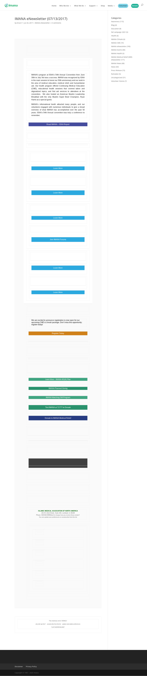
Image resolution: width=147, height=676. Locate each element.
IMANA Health (116, 53)
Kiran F (19, 23)
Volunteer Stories (117, 81)
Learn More (58, 292)
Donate (135, 6)
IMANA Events (116, 50)
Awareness (115, 21)
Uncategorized (116, 77)
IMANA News (116, 63)
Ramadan (115, 74)
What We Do (79, 6)
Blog (112, 25)
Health (113, 36)
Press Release (116, 70)
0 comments (56, 23)
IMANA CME (115, 43)
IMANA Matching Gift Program (58, 397)
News (113, 67)
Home (54, 6)
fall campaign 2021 (118, 32)
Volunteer (123, 6)
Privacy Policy (31, 666)
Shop (103, 6)
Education (115, 29)
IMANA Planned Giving (58, 388)
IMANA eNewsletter (42, 23)
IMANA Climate (117, 39)
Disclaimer (19, 666)
